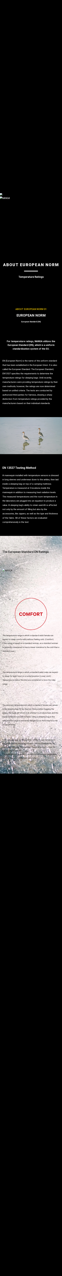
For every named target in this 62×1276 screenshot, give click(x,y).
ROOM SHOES (7, 136)
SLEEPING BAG (8, 12)
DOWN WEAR (7, 15)
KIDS (2, 91)
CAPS (3, 53)
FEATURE (4, 170)
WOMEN (4, 60)
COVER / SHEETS (9, 150)
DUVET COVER (7, 125)
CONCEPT (5, 160)
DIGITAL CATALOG (9, 184)
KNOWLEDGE (7, 163)
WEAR (3, 22)
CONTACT (5, 177)
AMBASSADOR (7, 167)
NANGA (3, 1)
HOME (3, 118)
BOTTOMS (5, 43)
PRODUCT (5, 5)
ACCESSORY (6, 25)
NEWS (3, 187)
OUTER (3, 39)
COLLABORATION (9, 29)
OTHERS (4, 56)
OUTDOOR (5, 143)
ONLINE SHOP (7, 191)
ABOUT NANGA (7, 156)
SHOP (3, 181)
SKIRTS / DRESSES (10, 77)
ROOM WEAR (6, 132)
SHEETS (4, 129)
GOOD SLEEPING (8, 19)
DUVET (3, 122)
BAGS (3, 50)
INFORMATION (7, 174)
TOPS (3, 36)
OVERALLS (5, 46)
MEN (2, 32)
